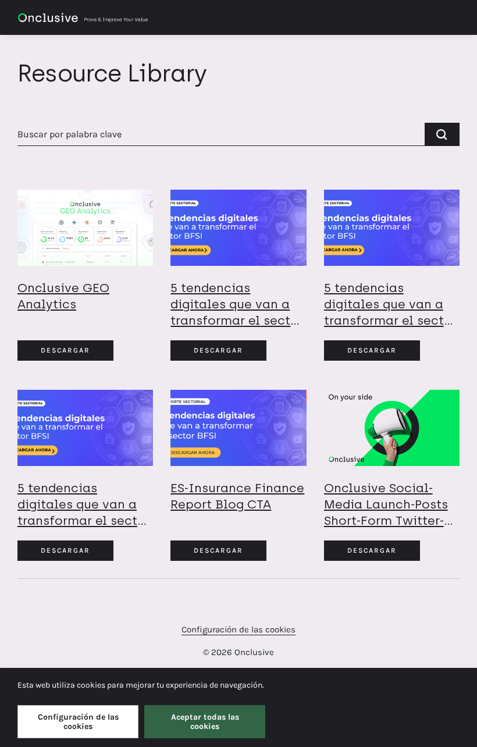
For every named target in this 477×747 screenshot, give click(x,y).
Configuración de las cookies (238, 629)
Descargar (65, 350)
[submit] (442, 134)
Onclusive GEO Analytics (63, 295)
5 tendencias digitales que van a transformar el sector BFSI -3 (236, 312)
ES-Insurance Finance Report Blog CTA (237, 496)
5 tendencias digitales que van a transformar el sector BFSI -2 (390, 312)
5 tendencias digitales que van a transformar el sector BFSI (83, 512)
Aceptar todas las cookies (205, 721)
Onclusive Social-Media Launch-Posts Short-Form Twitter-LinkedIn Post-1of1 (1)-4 (386, 520)
